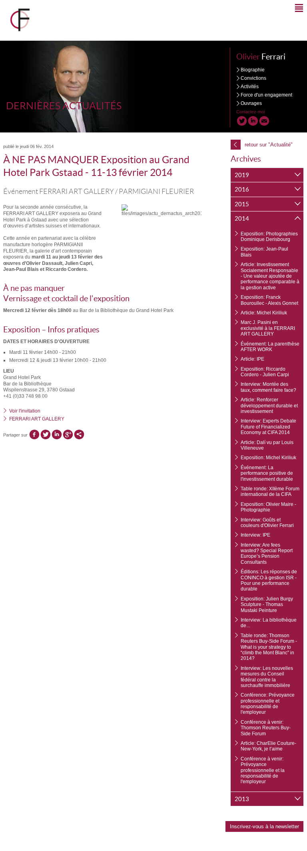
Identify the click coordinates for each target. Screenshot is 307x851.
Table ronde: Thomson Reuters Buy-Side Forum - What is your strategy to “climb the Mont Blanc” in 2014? (269, 647)
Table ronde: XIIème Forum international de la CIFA (270, 491)
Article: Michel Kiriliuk (264, 313)
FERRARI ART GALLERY (36, 419)
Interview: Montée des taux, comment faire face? (268, 387)
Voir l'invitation (24, 411)
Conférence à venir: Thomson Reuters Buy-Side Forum (266, 727)
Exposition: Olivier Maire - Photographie (268, 507)
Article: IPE (252, 359)
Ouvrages (251, 103)
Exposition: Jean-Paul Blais (264, 251)
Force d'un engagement (266, 95)
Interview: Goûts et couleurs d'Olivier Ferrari (267, 522)
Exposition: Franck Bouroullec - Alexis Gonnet (269, 300)
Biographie (253, 70)
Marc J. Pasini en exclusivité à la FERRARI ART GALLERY (268, 328)
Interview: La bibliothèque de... (269, 622)
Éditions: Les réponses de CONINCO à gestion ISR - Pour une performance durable (269, 580)
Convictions (253, 78)
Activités (250, 86)
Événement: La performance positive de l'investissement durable (267, 473)
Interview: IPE (255, 535)
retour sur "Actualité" (263, 144)
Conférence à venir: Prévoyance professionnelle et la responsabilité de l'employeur (263, 770)
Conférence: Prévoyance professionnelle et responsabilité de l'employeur (268, 703)
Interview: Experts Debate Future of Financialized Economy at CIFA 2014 (268, 426)
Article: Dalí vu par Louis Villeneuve (267, 445)
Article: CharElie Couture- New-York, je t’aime (268, 746)
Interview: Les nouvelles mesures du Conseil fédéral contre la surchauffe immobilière (267, 676)
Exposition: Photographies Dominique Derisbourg (269, 236)
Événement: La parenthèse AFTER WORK (270, 346)
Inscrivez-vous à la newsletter (264, 826)
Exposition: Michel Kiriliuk (268, 457)
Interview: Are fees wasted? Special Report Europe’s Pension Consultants (267, 553)
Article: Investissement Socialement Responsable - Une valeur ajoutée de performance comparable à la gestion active (270, 276)
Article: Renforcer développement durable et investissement (269, 405)
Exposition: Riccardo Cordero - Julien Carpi (265, 371)
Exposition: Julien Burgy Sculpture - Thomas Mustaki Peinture (267, 604)
